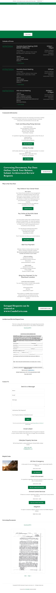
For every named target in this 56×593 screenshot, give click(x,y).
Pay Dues (28, 34)
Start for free (39, 1)
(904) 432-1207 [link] (28, 447)
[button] (20, 63)
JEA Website (28, 159)
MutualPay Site (28, 239)
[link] (28, 328)
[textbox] (28, 390)
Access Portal (47, 171)
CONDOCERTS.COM (45, 308)
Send (28, 419)
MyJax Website (28, 144)
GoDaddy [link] (27, 589)
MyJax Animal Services (37, 502)
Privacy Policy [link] (35, 423)
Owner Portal (28, 208)
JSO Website (36, 472)
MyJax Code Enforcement (37, 487)
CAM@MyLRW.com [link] (28, 449)
